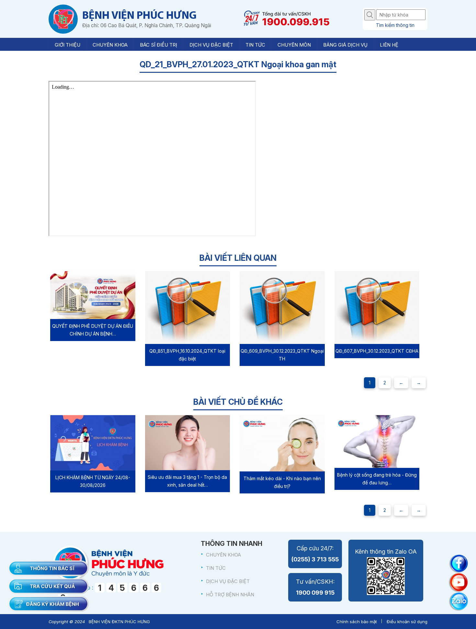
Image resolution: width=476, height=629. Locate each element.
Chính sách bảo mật (356, 621)
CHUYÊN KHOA (223, 555)
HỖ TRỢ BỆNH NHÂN (230, 594)
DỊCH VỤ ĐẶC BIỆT (228, 581)
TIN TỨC (216, 568)
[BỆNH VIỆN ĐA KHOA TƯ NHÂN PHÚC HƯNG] (63, 19)
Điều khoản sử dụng (407, 621)
